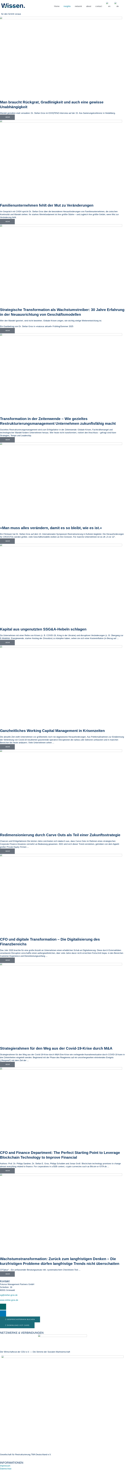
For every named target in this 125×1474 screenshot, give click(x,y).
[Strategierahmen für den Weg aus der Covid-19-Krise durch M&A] (61, 1004)
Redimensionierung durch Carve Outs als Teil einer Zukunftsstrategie (60, 835)
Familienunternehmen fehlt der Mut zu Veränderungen (46, 205)
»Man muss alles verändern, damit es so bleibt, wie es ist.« (51, 528)
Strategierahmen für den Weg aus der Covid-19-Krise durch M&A (56, 1048)
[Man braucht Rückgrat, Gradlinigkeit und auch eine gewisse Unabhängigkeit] (61, 58)
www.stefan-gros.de (9, 1300)
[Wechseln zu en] (108, 6)
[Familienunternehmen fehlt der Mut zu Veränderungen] (61, 161)
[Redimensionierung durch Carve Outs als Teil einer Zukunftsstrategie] (61, 791)
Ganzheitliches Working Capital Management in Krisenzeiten (52, 731)
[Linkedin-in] (3, 1313)
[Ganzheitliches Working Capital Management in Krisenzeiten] (61, 686)
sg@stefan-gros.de (8, 1295)
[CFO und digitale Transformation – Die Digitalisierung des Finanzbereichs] (61, 895)
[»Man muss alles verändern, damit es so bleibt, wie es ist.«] (61, 484)
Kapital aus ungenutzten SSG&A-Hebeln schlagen (43, 629)
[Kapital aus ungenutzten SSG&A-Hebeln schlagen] (61, 585)
